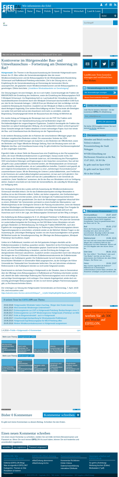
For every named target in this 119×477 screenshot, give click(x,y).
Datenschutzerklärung (70, 466)
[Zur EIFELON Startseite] (3, 11)
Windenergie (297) (26, 356)
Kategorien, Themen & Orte (15, 468)
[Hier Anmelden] (101, 4)
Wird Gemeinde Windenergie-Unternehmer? (32, 308)
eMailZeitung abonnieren (42, 460)
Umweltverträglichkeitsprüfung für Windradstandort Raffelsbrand (40, 318)
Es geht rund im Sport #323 (97, 169)
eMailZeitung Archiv (40, 463)
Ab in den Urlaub (92, 173)
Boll (100, 231)
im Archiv (92, 128)
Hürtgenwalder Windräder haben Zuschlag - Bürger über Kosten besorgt (43, 305)
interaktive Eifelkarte (69, 468)
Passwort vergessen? (38, 447)
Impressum (8, 473)
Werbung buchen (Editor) (99, 465)
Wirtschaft (79, 11)
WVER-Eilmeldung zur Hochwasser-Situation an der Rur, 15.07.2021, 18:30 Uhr (100, 156)
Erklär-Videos (66, 463)
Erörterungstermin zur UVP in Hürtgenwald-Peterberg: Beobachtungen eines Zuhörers (49, 310)
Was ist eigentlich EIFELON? (16, 465)
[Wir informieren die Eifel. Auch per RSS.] (115, 4)
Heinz (100, 268)
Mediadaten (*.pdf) (96, 468)
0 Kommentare (35, 330)
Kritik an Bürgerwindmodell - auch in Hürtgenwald (34, 315)
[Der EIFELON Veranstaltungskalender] (110, 4)
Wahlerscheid (100, 243)
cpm (78, 330)
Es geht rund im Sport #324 (97, 164)
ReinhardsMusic (100, 219)
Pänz (38, 11)
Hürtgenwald (22, 330)
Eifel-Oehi (100, 256)
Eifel (104, 15)
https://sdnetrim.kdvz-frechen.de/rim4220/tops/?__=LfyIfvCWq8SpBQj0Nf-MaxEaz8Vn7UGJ (39, 293)
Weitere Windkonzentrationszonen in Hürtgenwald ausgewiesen (40, 323)
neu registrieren (19, 447)
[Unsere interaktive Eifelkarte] (106, 4)
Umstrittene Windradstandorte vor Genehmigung (48, 88)
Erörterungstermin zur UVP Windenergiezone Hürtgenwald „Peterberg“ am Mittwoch (48, 313)
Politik (47, 11)
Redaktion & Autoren (12, 471)
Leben (21, 11)
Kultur (11, 11)
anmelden (7, 447)
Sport (56, 11)
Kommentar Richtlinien (70, 460)
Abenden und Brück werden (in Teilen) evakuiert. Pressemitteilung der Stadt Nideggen (98, 144)
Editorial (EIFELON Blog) (14, 463)
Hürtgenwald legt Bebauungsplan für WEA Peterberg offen (38, 321)
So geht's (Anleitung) (97, 463)
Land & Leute (94, 11)
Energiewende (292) (26, 337)
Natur (30, 11)
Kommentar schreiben (59, 415)
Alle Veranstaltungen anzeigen (95, 92)
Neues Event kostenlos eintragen (96, 97)
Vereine (66, 11)
